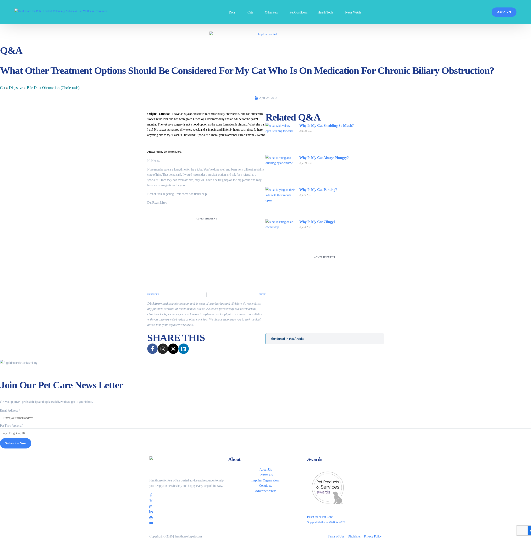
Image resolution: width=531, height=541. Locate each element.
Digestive (16, 87)
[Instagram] (186, 506)
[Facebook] (186, 495)
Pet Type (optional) (11, 425)
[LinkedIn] (186, 512)
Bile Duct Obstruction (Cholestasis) (53, 87)
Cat (2, 87)
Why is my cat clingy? (317, 222)
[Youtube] (186, 522)
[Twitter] (186, 501)
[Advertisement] (206, 250)
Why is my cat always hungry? (324, 158)
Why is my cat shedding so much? (326, 125)
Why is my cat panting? (318, 190)
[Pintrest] (186, 517)
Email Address (10, 410)
